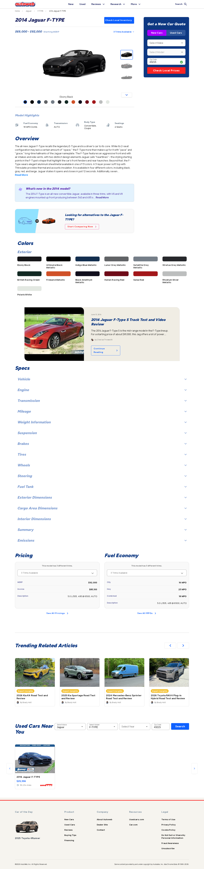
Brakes (23, 443)
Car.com (133, 824)
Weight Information (34, 422)
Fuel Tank (25, 486)
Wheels (23, 465)
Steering (24, 476)
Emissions (25, 540)
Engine (23, 390)
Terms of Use (168, 819)
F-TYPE (40, 11)
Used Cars (176, 32)
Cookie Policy (168, 830)
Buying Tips (70, 835)
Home (17, 11)
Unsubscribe (167, 848)
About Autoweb (104, 819)
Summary (25, 529)
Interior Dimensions (34, 519)
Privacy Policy (168, 824)
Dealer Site (102, 824)
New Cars (156, 32)
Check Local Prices (166, 70)
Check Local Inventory (118, 20)
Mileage (24, 411)
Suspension (27, 433)
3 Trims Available (122, 31)
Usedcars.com (136, 819)
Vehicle (23, 379)
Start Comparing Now (80, 226)
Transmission (28, 400)
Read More (21, 175)
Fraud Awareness (170, 843)
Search (180, 726)
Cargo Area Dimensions (37, 508)
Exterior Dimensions (34, 497)
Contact (101, 830)
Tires (21, 454)
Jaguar (29, 11)
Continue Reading (99, 350)
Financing (69, 840)
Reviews (68, 830)
